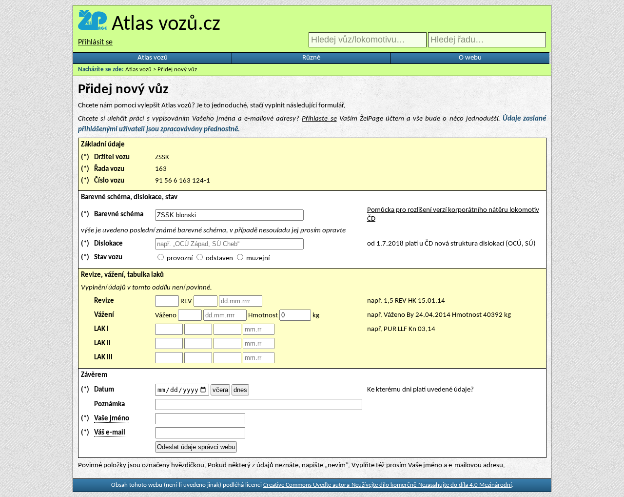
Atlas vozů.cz (166, 24)
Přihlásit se (95, 42)
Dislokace (108, 244)
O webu (470, 58)
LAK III (103, 357)
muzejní (258, 258)
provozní (180, 258)
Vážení (104, 315)
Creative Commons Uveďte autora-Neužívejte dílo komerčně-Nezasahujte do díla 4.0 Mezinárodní (387, 485)
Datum (104, 389)
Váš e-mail (109, 432)
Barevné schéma (118, 214)
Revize (104, 301)
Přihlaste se (319, 119)
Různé (311, 58)
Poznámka (109, 404)
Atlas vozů (152, 58)
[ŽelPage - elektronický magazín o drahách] (92, 24)
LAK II (102, 343)
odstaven (219, 258)
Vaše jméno (111, 418)
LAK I (101, 329)
